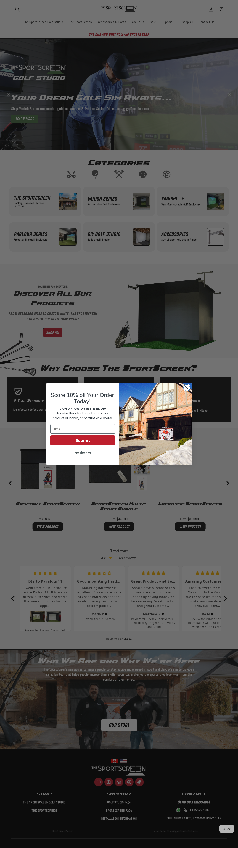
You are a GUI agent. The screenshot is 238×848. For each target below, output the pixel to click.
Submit (83, 440)
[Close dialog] (187, 387)
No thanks (83, 452)
